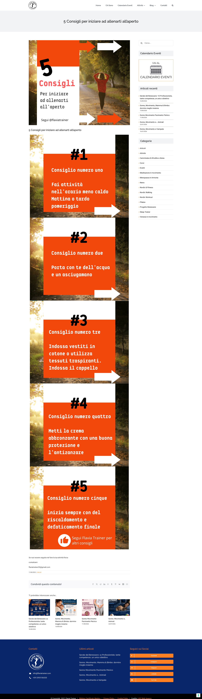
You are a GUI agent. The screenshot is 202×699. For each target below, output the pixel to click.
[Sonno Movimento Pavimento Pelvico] (92, 607)
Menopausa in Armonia (149, 177)
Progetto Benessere (148, 207)
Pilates (142, 202)
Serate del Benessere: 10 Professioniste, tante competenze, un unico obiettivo (156, 97)
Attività (143, 153)
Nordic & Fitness (146, 187)
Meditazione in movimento (150, 173)
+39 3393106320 (40, 677)
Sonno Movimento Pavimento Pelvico (155, 115)
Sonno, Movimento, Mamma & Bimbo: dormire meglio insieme (65, 621)
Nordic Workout (146, 197)
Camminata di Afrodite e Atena (152, 158)
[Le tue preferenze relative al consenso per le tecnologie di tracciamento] (198, 695)
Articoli (39, 572)
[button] (172, 5)
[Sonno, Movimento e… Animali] (119, 607)
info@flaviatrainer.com (42, 673)
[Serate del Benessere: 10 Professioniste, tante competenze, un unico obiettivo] (39, 607)
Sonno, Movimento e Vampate (152, 129)
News (142, 182)
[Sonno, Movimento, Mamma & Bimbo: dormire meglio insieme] (66, 607)
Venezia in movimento (148, 217)
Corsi (142, 163)
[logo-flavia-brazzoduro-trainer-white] (36, 654)
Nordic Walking (146, 192)
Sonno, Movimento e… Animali (152, 122)
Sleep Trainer (145, 212)
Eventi (142, 168)
